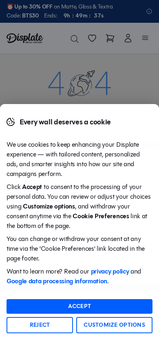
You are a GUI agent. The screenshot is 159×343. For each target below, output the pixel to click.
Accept (79, 306)
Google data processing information (57, 281)
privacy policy (110, 271)
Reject (40, 324)
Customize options (114, 324)
